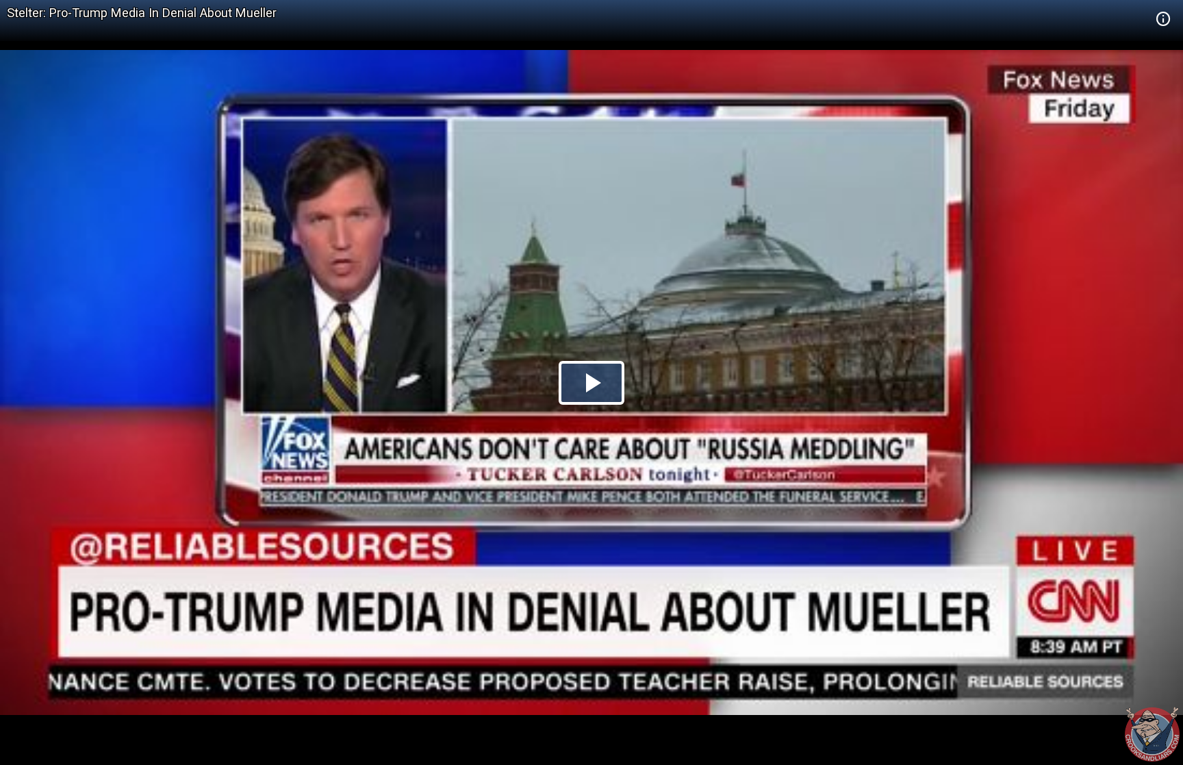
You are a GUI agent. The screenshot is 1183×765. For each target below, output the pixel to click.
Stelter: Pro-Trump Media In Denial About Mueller (142, 12)
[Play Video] (591, 383)
